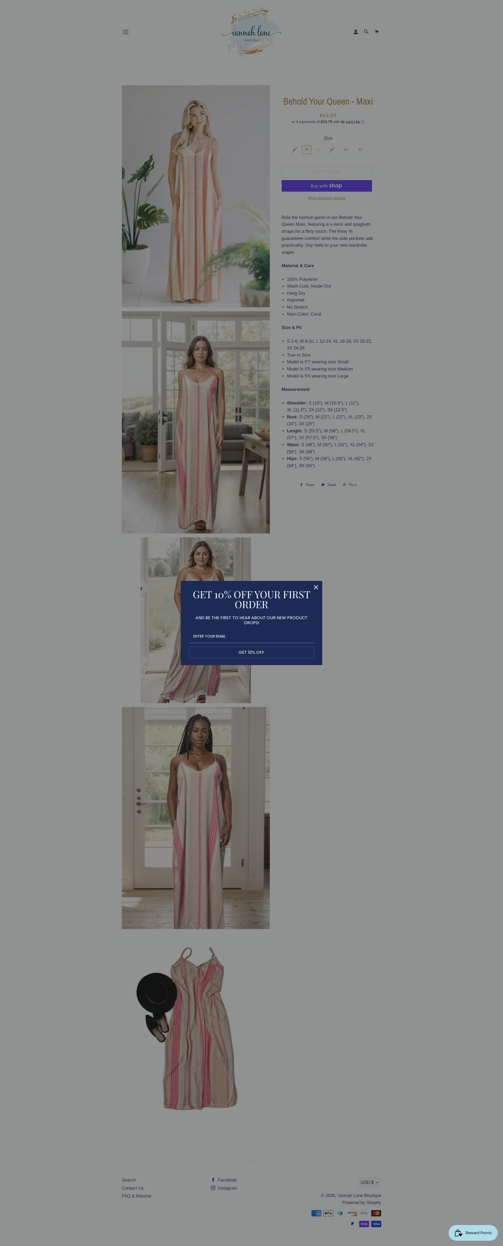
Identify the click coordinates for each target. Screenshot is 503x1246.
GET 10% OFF (251, 652)
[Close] (316, 587)
